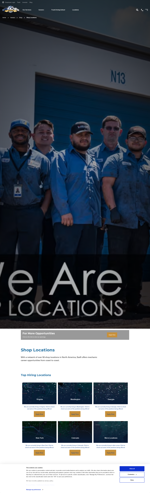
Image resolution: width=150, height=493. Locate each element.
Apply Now (112, 335)
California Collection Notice (46, 485)
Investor (24, 2)
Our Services (27, 10)
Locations (75, 10)
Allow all (132, 468)
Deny (132, 480)
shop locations (31, 17)
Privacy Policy (30, 485)
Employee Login (10, 2)
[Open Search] (137, 10)
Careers (41, 10)
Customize (131, 474)
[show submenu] (33, 7)
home (4, 17)
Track (18, 2)
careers (12, 17)
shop (20, 17)
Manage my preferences (33, 489)
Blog (31, 2)
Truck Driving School (58, 10)
